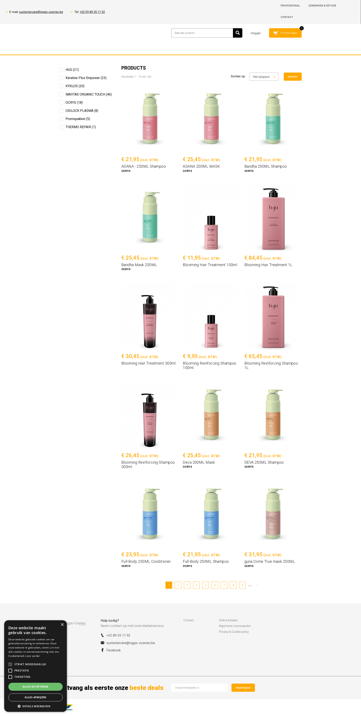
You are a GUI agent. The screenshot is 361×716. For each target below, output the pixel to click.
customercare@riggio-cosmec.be (41, 12)
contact (287, 17)
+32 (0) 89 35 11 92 (92, 12)
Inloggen (256, 33)
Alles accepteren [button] (35, 686)
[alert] (35, 666)
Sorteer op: (238, 76)
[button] (35, 706)
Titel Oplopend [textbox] (261, 76)
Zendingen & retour (322, 5)
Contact (188, 620)
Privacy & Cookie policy (234, 631)
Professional (290, 5)
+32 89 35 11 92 (118, 635)
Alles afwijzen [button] (35, 697)
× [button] (62, 624)
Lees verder (32, 656)
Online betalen (228, 620)
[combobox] (263, 77)
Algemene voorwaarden (235, 626)
